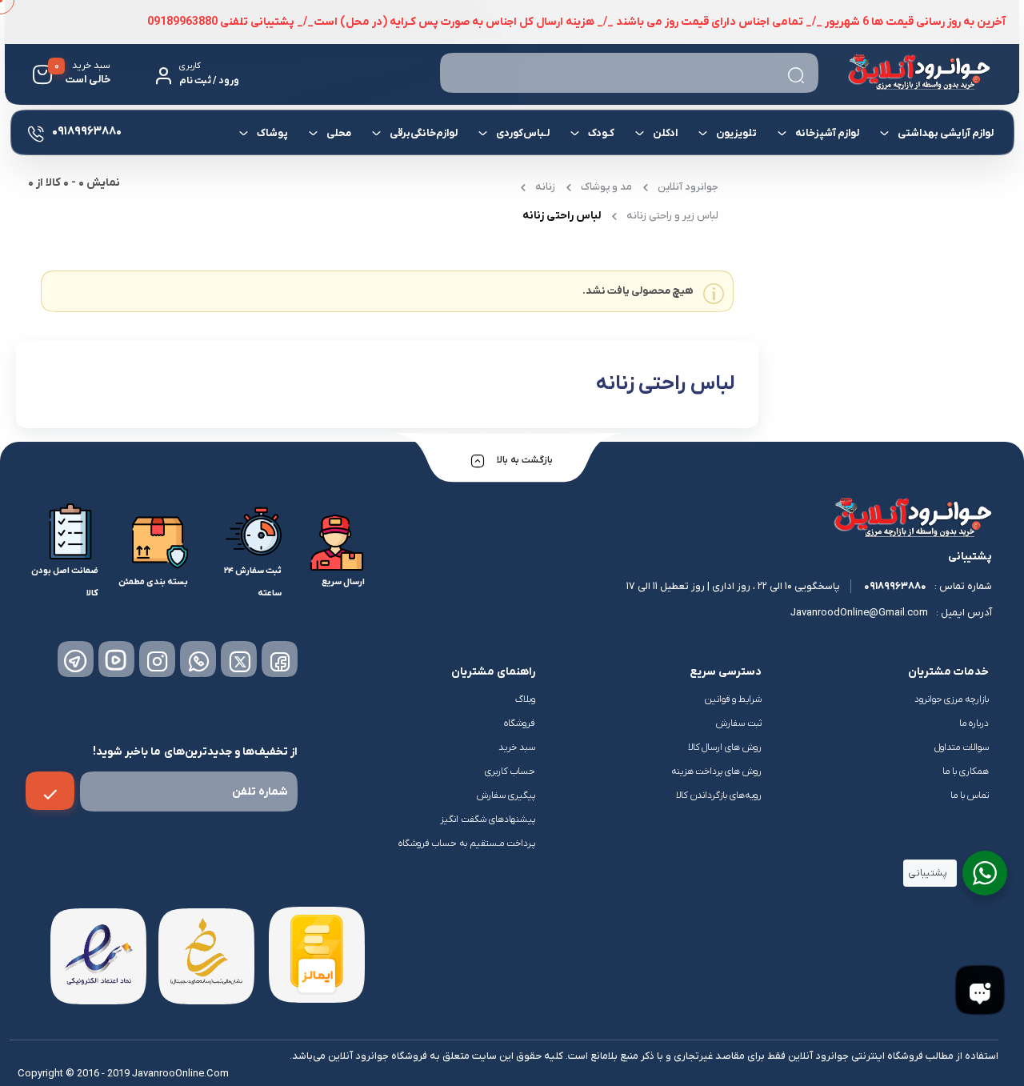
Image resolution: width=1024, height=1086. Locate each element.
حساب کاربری (510, 771)
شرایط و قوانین (733, 699)
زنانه (545, 187)
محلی (338, 133)
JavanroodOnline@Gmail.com (859, 612)
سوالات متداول (961, 747)
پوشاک (271, 133)
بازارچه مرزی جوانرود (951, 699)
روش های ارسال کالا (725, 747)
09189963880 (895, 586)
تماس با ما (969, 795)
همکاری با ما (965, 771)
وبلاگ (525, 699)
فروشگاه (519, 723)
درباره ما (974, 723)
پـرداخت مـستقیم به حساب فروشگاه (466, 843)
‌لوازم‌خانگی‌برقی (423, 133)
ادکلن (664, 133)
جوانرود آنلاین (688, 187)
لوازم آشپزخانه (826, 133)
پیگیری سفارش (506, 795)
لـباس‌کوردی (522, 133)
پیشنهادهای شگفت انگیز (487, 819)
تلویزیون (735, 133)
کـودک (600, 133)
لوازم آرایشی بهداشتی (945, 133)
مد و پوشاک (606, 187)
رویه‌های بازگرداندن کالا (719, 795)
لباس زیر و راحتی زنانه (672, 215)
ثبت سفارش (739, 723)
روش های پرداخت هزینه (716, 771)
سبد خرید (516, 747)
